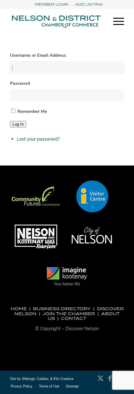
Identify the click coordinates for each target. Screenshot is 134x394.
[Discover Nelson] (55, 21)
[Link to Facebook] (110, 381)
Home (19, 308)
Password (20, 83)
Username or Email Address (38, 55)
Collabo (42, 379)
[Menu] (115, 21)
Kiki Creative (64, 379)
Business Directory (62, 308)
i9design (28, 379)
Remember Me (32, 111)
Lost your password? (38, 139)
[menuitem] (52, 4)
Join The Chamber (69, 313)
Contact (73, 318)
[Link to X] (100, 381)
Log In (18, 124)
